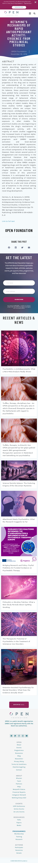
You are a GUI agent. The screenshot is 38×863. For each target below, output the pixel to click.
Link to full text (8, 221)
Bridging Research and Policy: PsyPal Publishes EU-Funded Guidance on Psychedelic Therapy (18, 567)
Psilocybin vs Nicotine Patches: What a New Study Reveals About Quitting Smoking (19, 604)
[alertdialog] (19, 4)
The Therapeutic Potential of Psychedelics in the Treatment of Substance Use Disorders (16, 641)
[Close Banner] (35, 2)
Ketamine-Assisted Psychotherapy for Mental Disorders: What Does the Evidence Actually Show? (18, 690)
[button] (30, 13)
